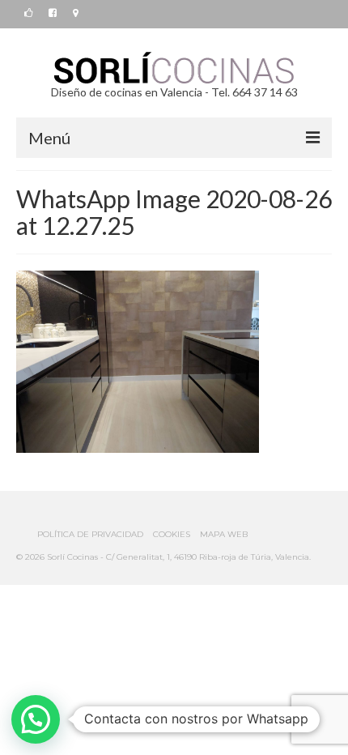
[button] (35, 719)
